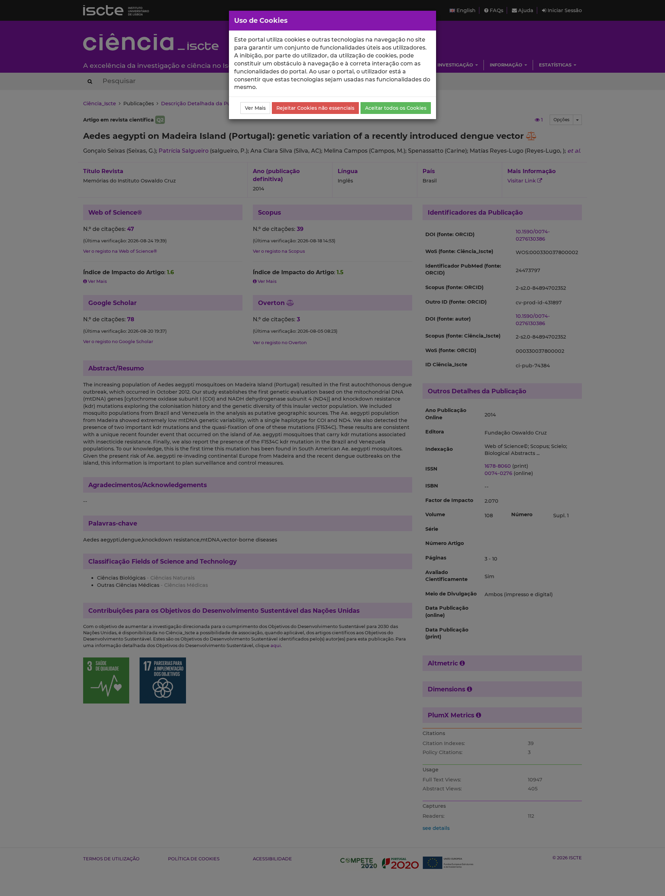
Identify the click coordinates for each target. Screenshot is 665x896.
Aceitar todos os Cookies (395, 108)
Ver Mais (255, 108)
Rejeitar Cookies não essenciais (315, 108)
